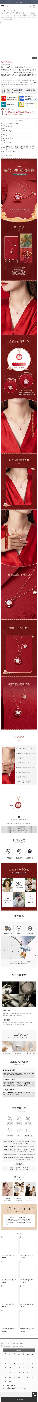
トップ (3, 11)
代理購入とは (9, 109)
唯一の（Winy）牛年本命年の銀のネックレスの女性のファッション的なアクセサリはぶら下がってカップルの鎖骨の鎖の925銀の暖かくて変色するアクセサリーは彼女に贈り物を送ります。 (19, 16)
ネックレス (11, 11)
